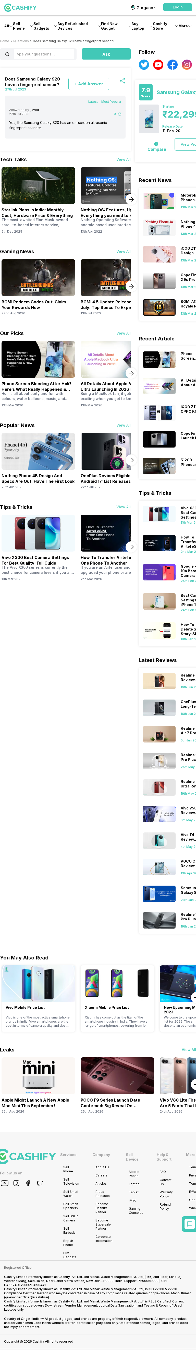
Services (68, 1154)
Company (101, 1154)
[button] (177, 7)
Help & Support (164, 1156)
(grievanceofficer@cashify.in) (26, 1297)
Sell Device (132, 1156)
